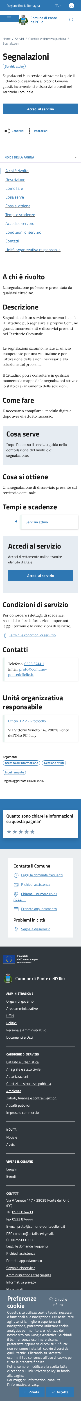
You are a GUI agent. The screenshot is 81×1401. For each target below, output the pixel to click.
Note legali (14, 1289)
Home (7, 38)
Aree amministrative (22, 1008)
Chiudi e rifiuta (63, 1302)
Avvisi (11, 1144)
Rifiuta (37, 1392)
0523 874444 (22, 1219)
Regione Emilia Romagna (23, 5)
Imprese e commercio (22, 1112)
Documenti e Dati (19, 1037)
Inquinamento (14, 772)
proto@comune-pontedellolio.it (41, 1226)
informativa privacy (23, 1384)
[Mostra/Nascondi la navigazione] (9, 17)
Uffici (10, 1015)
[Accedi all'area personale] (71, 5)
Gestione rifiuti (54, 762)
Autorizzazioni (17, 1076)
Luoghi (11, 1169)
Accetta (65, 1392)
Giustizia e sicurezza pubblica (47, 38)
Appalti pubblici (18, 1105)
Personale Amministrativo (26, 1030)
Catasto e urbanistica (22, 1062)
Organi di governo (20, 1001)
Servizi (19, 38)
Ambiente (13, 1091)
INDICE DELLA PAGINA (19, 157)
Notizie (11, 1137)
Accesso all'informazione (21, 762)
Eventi (11, 1176)
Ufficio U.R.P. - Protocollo (27, 721)
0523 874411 (34, 664)
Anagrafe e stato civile (23, 1069)
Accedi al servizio (40, 575)
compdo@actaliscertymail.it (34, 1233)
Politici (11, 1023)
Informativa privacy (21, 1282)
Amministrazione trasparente (28, 1275)
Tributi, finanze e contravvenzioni (31, 1098)
